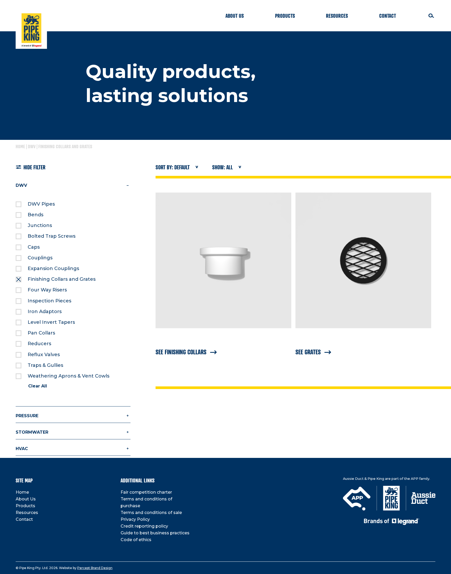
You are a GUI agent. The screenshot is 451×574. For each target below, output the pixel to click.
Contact (387, 15)
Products (285, 15)
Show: (222, 167)
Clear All (37, 386)
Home (20, 146)
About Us (234, 15)
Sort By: (173, 167)
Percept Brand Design (94, 568)
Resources (337, 15)
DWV (31, 146)
